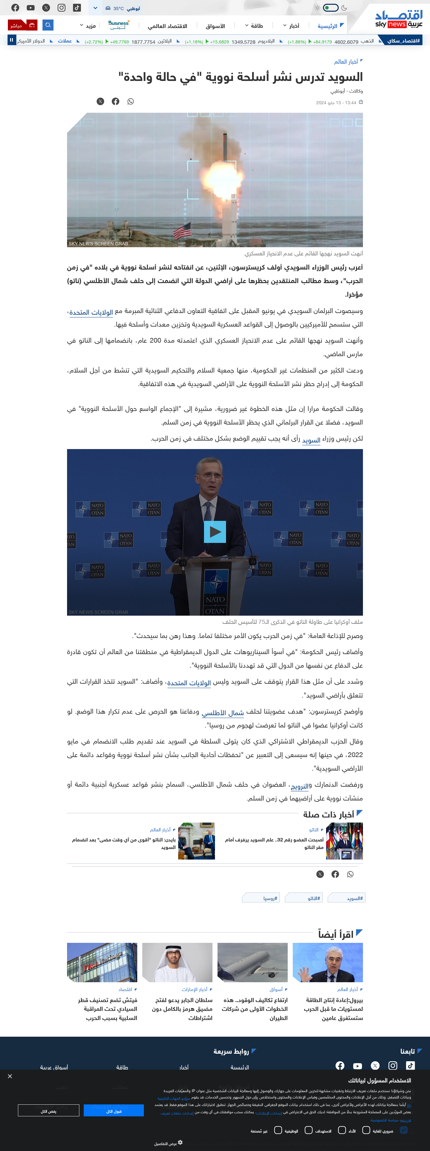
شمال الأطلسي (223, 711)
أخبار (184, 1066)
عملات (96, 40)
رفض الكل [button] (48, 1110)
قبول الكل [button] (113, 1110)
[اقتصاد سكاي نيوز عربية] (384, 19)
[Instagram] (61, 7)
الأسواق (215, 25)
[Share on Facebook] (115, 102)
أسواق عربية (54, 1066)
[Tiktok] (77, 7)
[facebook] (340, 1067)
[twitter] (375, 1067)
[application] (215, 532)
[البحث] (48, 25)
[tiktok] (410, 1067)
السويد (311, 439)
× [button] (10, 1076)
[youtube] (357, 1067)
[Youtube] (30, 7)
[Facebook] (15, 7)
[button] (115, 7)
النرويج (299, 785)
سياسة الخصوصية (384, 1119)
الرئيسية (327, 25)
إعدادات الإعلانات (269, 1112)
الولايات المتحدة (91, 311)
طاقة (122, 1066)
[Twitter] (46, 7)
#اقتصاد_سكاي (404, 40)
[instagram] (392, 1067)
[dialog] (215, 1110)
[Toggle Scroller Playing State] (12, 40)
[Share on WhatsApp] (130, 102)
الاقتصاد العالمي (167, 25)
